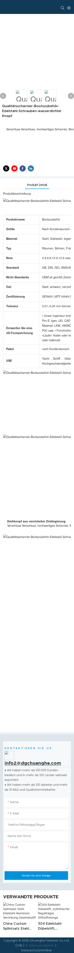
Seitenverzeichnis (41, 945)
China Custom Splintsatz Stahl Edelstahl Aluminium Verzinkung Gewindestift (16, 926)
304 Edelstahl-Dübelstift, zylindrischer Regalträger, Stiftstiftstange (51, 926)
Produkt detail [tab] (37, 185)
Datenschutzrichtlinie (36, 950)
